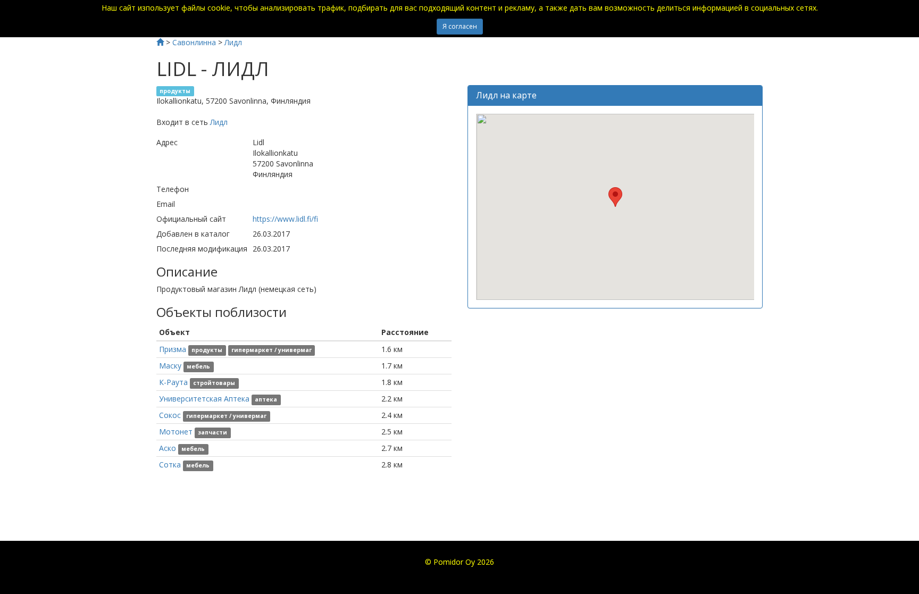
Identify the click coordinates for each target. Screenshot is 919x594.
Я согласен (459, 26)
